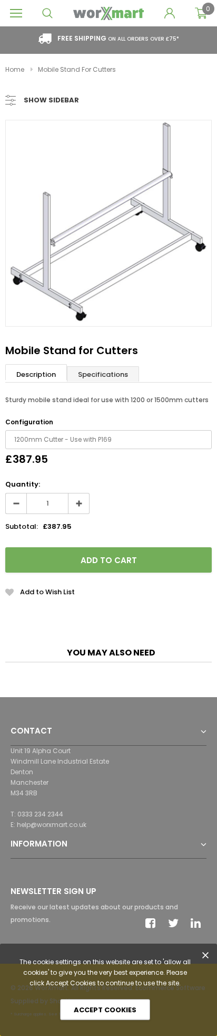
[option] (108, 223)
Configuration (29, 421)
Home (14, 69)
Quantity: (22, 484)
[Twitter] (176, 923)
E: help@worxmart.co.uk (48, 824)
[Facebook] (153, 923)
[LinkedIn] (198, 923)
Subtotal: (21, 526)
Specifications (103, 374)
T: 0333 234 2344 (37, 814)
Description (36, 374)
